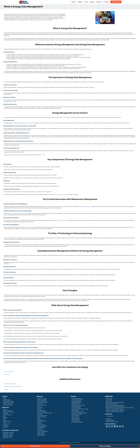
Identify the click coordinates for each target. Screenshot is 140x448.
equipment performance (61, 220)
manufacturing (49, 135)
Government (39, 414)
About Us (5, 427)
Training (4, 398)
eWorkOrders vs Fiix (7, 437)
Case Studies (7, 374)
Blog (4, 416)
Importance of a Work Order (112, 403)
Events (4, 422)
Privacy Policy (6, 426)
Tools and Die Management (77, 422)
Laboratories (40, 422)
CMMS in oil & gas (41, 154)
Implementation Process (8, 401)
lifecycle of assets (29, 227)
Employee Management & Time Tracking (80, 409)
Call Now (107, 2)
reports (22, 177)
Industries (80, 2)
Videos (4, 418)
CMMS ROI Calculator (7, 410)
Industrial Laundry (41, 430)
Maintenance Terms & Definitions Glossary (13, 386)
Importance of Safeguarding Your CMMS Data (115, 410)
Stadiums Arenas (40, 435)
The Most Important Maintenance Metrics (114, 411)
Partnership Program (7, 421)
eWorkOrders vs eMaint (8, 436)
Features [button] (74, 2)
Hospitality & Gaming (41, 416)
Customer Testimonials (9, 371)
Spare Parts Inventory (76, 407)
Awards (4, 409)
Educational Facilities (41, 405)
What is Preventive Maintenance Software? (115, 405)
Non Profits (39, 428)
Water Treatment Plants (42, 415)
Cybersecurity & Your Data (8, 402)
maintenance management (41, 18)
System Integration (75, 415)
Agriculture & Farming (41, 398)
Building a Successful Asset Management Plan (115, 406)
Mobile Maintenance (76, 403)
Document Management (76, 406)
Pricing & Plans (109, 398)
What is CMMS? (109, 399)
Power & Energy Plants (42, 411)
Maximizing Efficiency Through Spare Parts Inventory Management (120, 407)
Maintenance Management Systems (59, 194)
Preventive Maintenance (76, 401)
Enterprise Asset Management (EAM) (79, 412)
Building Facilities (62, 117)
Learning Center (6, 423)
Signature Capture (75, 416)
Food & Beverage (40, 410)
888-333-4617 (109, 416)
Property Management (42, 420)
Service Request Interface (77, 399)
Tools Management (75, 420)
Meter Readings (75, 410)
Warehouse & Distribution (42, 431)
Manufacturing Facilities (42, 399)
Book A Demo (35, 446)
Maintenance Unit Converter (9, 412)
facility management (29, 123)
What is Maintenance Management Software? (115, 402)
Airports (39, 406)
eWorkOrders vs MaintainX (8, 432)
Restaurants (39, 419)
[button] (70, 357)
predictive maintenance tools (84, 206)
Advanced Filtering (75, 418)
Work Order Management (77, 398)
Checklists (6, 389)
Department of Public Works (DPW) (44, 412)
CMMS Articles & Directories (10, 383)
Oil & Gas (39, 409)
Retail (38, 418)
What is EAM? (109, 401)
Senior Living (40, 403)
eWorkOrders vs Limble (8, 433)
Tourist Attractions (41, 424)
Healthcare (39, 423)
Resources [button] (92, 2)
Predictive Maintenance (76, 402)
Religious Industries (41, 433)
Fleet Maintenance (41, 427)
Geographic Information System (78, 405)
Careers (4, 420)
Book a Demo (116, 2)
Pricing (86, 2)
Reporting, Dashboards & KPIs (78, 411)
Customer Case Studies (8, 405)
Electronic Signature (76, 419)
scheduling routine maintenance (18, 213)
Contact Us (99, 2)
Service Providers (41, 432)
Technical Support (7, 399)
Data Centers (40, 407)
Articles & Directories (7, 414)
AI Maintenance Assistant (77, 414)
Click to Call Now (105, 446)
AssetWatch (5, 413)
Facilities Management (42, 426)
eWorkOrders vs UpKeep (8, 434)
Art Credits (5, 425)
